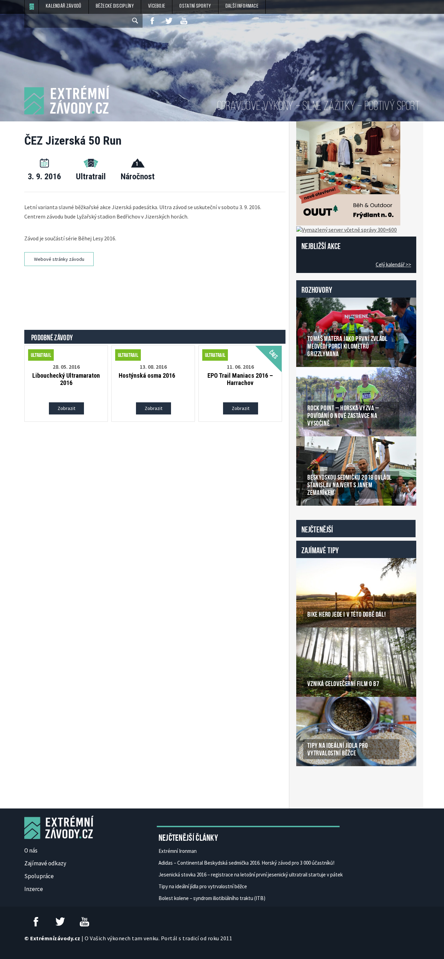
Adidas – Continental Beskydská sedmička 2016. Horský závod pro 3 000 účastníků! (246, 862)
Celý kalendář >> (393, 264)
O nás (30, 850)
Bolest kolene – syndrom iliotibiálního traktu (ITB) (212, 898)
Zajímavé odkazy (45, 863)
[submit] (135, 20)
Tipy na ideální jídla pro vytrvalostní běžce (203, 886)
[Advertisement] (156, 292)
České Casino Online (312, 784)
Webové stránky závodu (59, 259)
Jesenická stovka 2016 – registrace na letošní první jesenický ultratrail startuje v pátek (251, 874)
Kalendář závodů (64, 6)
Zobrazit (66, 408)
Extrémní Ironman (178, 851)
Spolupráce (39, 876)
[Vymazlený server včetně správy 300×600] (346, 228)
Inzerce (33, 889)
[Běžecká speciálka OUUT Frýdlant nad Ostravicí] (348, 172)
